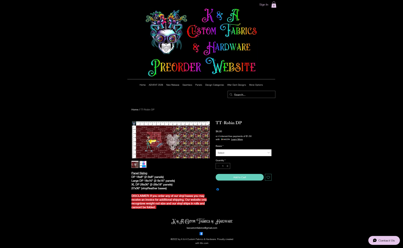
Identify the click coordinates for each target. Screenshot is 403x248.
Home (134, 109)
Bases (219, 146)
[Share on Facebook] (218, 189)
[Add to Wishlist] (268, 177)
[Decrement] (218, 166)
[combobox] (244, 152)
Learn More (237, 139)
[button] (273, 4)
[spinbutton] (223, 166)
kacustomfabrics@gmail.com (202, 227)
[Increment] (228, 166)
